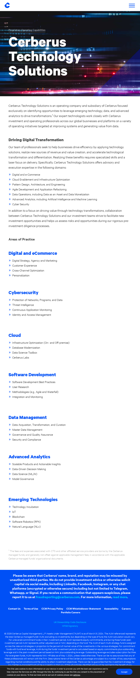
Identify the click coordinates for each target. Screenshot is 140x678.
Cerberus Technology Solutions (45, 55)
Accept (124, 671)
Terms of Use (31, 608)
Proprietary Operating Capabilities (27, 30)
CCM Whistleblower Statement (83, 608)
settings (76, 674)
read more (120, 597)
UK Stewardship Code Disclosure (70, 622)
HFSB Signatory (70, 625)
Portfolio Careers (70, 612)
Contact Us (14, 608)
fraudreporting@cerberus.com (58, 597)
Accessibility (111, 608)
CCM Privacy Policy (52, 608)
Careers (126, 608)
